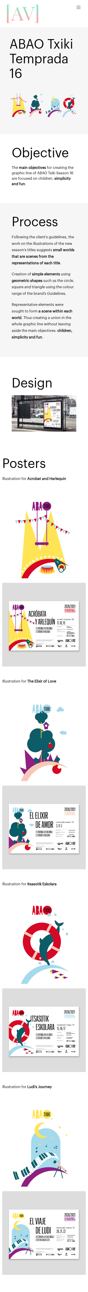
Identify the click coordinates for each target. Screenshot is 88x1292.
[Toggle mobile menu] (78, 7)
